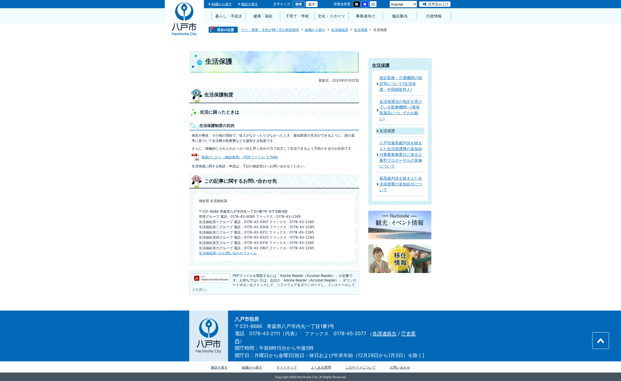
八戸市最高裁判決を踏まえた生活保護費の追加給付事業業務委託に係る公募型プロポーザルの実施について (400, 155)
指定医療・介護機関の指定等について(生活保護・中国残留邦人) (400, 84)
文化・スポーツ (331, 16)
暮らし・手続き (228, 16)
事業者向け (365, 16)
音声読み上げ (438, 4)
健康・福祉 (263, 16)
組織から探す (222, 4)
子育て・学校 (297, 16)
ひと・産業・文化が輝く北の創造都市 (270, 30)
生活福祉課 (339, 30)
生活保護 (361, 30)
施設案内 (400, 16)
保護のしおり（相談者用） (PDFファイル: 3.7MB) (239, 157)
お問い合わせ (400, 367)
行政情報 (434, 16)
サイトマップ (286, 367)
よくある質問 (321, 367)
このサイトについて (360, 367)
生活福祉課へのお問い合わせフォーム (228, 253)
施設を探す (249, 4)
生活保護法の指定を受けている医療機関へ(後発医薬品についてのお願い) (400, 110)
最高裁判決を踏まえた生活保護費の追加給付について (400, 184)
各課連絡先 (384, 333)
